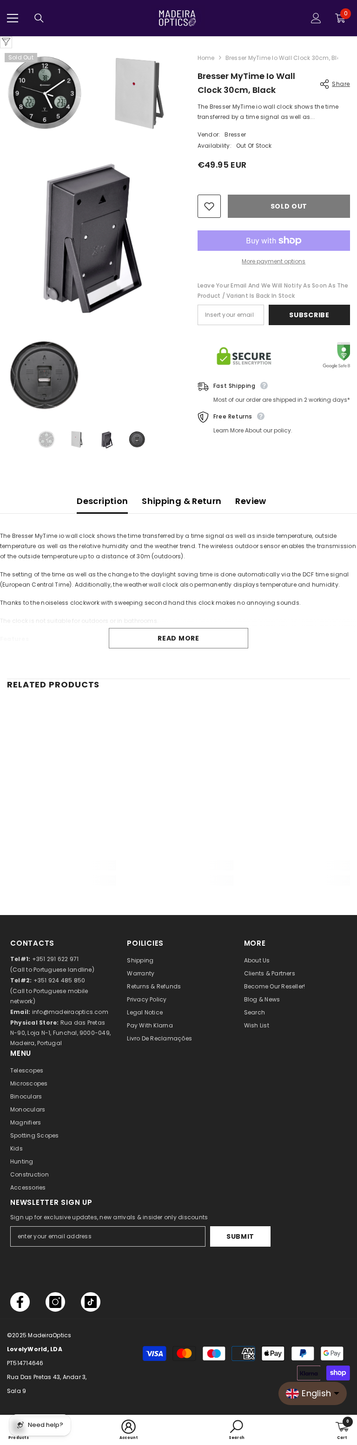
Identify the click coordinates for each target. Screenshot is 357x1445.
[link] (61, 865)
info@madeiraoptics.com (70, 1012)
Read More (178, 638)
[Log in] (316, 18)
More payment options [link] (273, 261)
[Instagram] (55, 1302)
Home (206, 58)
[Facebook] (20, 1302)
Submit (240, 1236)
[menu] (12, 18)
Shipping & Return (181, 501)
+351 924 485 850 (59, 980)
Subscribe (309, 315)
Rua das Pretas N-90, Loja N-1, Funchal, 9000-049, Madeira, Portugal (60, 1033)
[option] (46, 439)
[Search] (39, 18)
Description (102, 501)
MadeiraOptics (49, 1335)
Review (250, 501)
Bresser (235, 134)
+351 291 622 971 (55, 959)
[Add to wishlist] (209, 206)
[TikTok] (90, 1302)
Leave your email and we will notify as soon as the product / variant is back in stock (273, 290)
